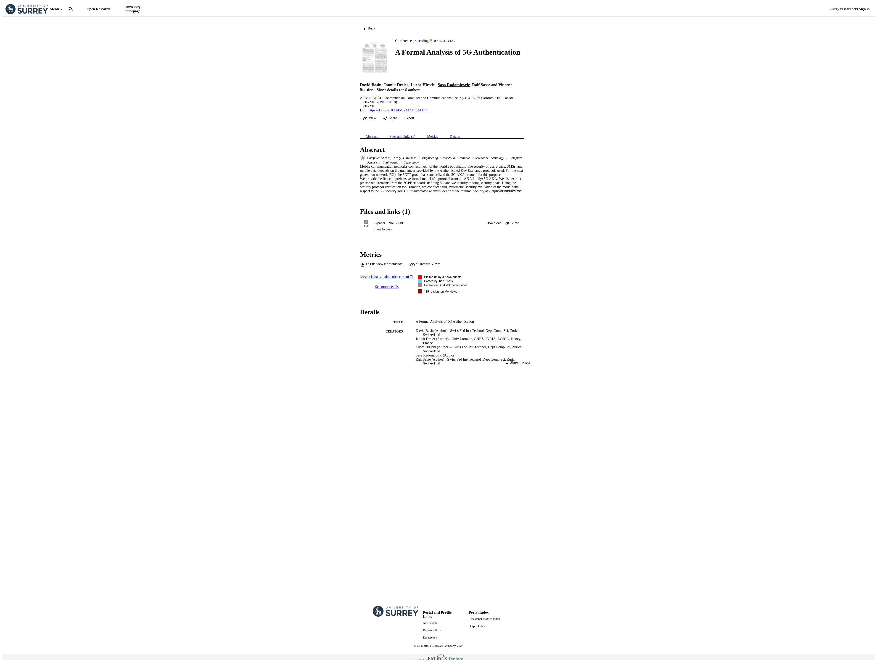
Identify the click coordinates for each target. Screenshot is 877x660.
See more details (387, 287)
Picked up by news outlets (443, 277)
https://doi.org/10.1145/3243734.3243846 (398, 110)
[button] (493, 223)
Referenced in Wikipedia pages (446, 285)
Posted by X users (438, 281)
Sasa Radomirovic (454, 84)
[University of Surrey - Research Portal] (26, 9)
